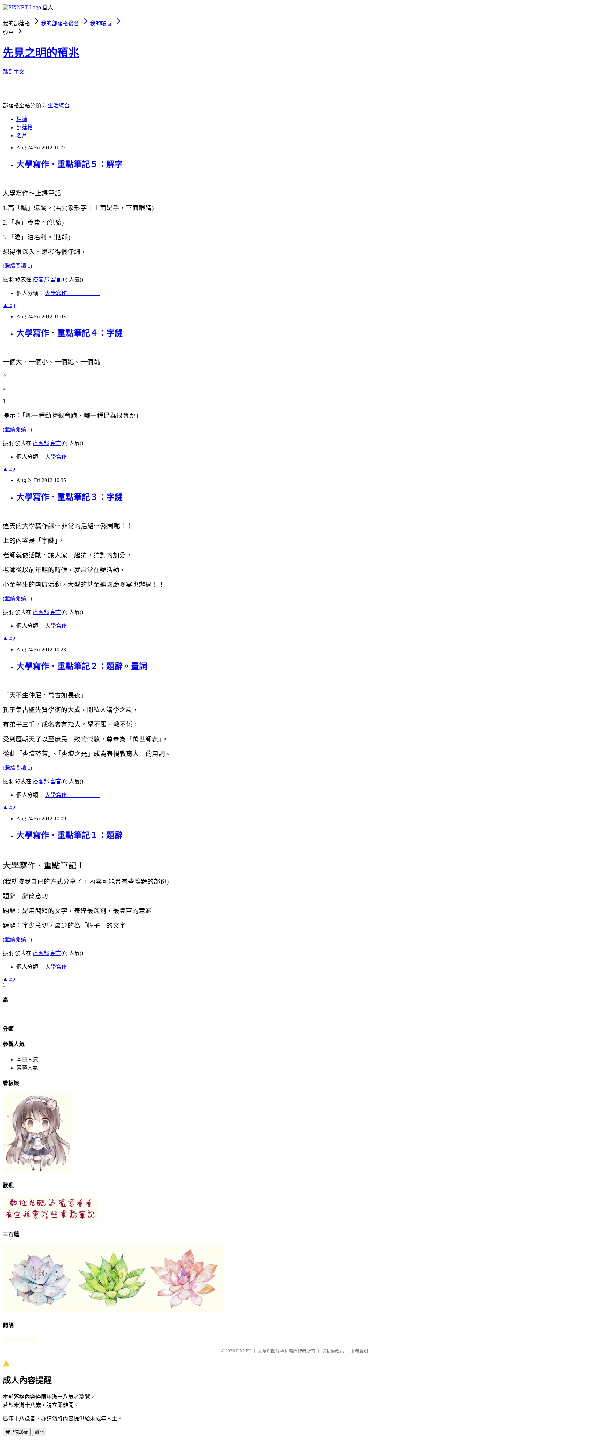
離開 (39, 1432)
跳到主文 (14, 72)
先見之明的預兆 (41, 53)
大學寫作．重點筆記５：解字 (69, 164)
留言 (55, 279)
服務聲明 (359, 1350)
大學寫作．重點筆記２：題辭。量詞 (81, 666)
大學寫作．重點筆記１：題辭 (69, 835)
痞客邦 (41, 279)
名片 (21, 135)
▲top (9, 305)
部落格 (24, 127)
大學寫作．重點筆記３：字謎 (69, 497)
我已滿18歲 (16, 1432)
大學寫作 (72, 293)
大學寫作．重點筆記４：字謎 (69, 333)
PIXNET (243, 1350)
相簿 (21, 119)
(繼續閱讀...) (17, 266)
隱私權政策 (333, 1350)
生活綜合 (59, 105)
